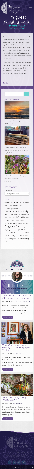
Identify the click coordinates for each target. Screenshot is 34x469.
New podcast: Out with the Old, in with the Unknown (16, 297)
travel (17, 236)
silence (26, 232)
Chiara (27, 202)
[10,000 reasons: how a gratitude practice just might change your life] (17, 136)
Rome (17, 233)
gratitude (23, 214)
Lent (13, 217)
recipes (7, 233)
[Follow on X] (15, 462)
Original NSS (12, 226)
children (8, 205)
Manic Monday (20, 220)
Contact (11, 453)
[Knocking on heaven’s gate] (17, 110)
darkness (15, 208)
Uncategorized (17, 28)
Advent (16, 202)
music (15, 223)
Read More (8, 317)
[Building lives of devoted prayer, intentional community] (17, 165)
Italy (10, 217)
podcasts (18, 301)
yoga (6, 241)
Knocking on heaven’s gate (13, 121)
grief (27, 214)
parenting (22, 227)
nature (19, 223)
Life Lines (10, 220)
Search (27, 94)
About (4, 453)
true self (24, 235)
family (25, 211)
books (22, 202)
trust (6, 239)
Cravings (9, 208)
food (7, 214)
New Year (25, 223)
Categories (8, 190)
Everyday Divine (11, 211)
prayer (22, 229)
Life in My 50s (22, 217)
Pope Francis (14, 230)
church (21, 205)
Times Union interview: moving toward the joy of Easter (16, 348)
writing (26, 239)
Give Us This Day (15, 214)
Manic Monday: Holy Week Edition (14, 398)
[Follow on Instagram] (19, 462)
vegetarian (20, 239)
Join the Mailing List (24, 453)
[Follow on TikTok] (24, 462)
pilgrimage (8, 230)
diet (20, 208)
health (6, 217)
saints (20, 233)
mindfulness (8, 223)
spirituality (10, 235)
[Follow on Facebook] (10, 462)
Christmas (14, 205)
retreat (12, 233)
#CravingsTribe (9, 202)
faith (20, 211)
